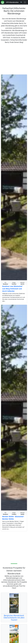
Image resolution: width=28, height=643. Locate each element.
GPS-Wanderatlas (12, 2)
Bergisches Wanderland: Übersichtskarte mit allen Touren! (14, 617)
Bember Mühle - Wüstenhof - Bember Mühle (13, 517)
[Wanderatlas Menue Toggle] (25, 2)
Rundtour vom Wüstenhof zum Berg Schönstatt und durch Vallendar (12, 288)
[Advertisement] (14, 59)
